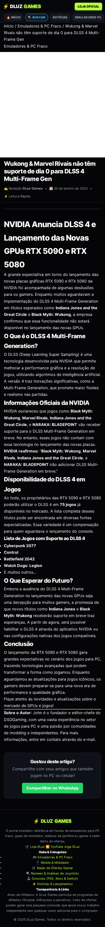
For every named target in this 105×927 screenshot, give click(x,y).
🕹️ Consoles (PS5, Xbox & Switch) (52, 878)
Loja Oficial (88, 6)
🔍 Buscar (36, 17)
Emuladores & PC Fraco (39, 26)
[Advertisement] (52, 104)
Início (9, 26)
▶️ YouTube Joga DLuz (63, 847)
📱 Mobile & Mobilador (52, 862)
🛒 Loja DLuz (35, 847)
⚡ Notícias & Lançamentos (52, 884)
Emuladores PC (88, 17)
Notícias (60, 17)
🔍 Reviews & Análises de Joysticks (52, 873)
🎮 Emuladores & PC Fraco (53, 857)
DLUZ (22, 6)
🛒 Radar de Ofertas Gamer (52, 868)
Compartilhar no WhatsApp (52, 787)
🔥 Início (14, 17)
